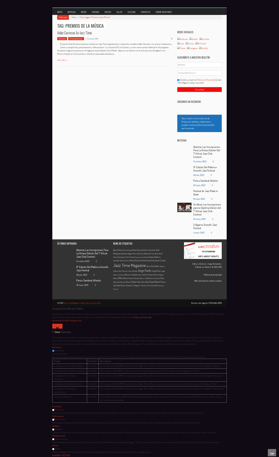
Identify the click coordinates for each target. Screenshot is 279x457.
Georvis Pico (124, 260)
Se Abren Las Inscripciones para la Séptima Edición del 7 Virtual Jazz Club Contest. (207, 209)
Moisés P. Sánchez (133, 278)
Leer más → (62, 60)
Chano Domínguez (119, 257)
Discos (108, 12)
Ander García (137, 250)
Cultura (132, 12)
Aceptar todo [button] (76, 320)
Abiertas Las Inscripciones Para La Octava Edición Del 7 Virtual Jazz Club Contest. (206, 151)
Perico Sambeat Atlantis (205, 180)
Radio (83, 12)
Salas (119, 12)
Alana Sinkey (126, 250)
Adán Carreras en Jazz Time (74, 33)
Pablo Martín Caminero (152, 278)
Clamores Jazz (139, 257)
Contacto (145, 12)
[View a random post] (217, 11)
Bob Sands (158, 253)
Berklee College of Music (129, 253)
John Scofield (132, 271)
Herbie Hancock (135, 260)
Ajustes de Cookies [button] (60, 320)
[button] (199, 123)
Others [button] (55, 445)
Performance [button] (58, 416)
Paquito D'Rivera (125, 282)
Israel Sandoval (148, 260)
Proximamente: (76, 38)
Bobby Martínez (149, 254)
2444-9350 (217, 303)
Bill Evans (140, 254)
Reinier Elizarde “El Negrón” (131, 285)
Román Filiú (145, 285)
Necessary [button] (56, 347)
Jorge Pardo (144, 270)
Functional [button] (56, 406)
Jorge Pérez (156, 271)
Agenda (95, 12)
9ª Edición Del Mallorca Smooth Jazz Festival (205, 169)
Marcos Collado (131, 274)
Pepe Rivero (154, 281)
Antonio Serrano (148, 250)
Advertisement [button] (58, 435)
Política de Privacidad (206, 79)
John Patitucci (123, 271)
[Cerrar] (57, 326)
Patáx (133, 281)
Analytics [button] (56, 426)
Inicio (59, 12)
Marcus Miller (142, 275)
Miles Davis (123, 278)
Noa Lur (142, 278)
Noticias (72, 12)
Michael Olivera (152, 275)
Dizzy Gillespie (149, 257)
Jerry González (152, 266)
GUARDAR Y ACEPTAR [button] (61, 455)
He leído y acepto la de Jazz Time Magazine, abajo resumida (199, 81)
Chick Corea (130, 257)
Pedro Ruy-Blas (143, 282)
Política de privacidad (213, 274)
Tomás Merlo (154, 285)
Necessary (59, 350)
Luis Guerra (120, 275)
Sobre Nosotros (163, 12)
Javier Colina (160, 260)
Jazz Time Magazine (129, 265)
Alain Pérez (117, 250)
